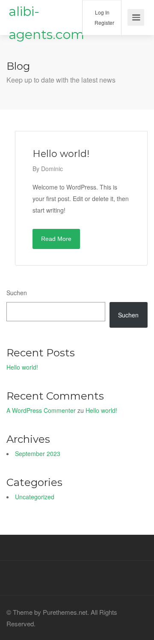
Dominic (52, 168)
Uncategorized (34, 496)
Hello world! (22, 367)
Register (103, 22)
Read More (56, 238)
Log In (102, 12)
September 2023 (37, 453)
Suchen (16, 292)
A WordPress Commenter (41, 410)
